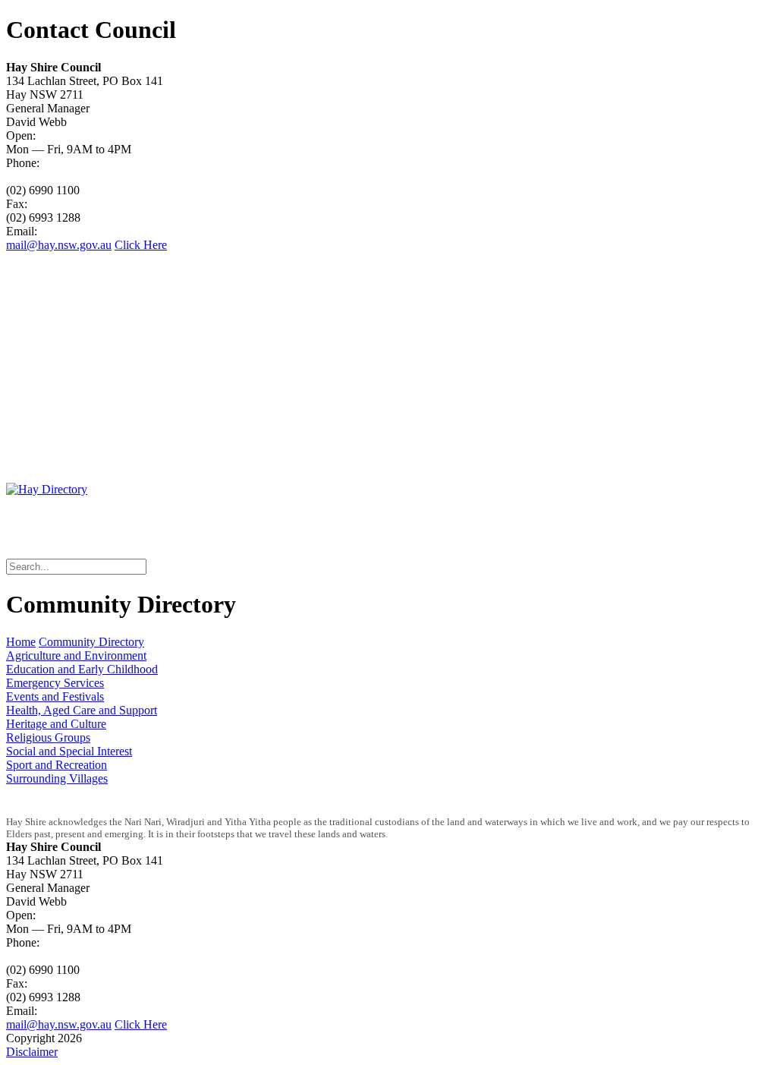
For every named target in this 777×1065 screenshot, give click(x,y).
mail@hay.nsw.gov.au (59, 244)
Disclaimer (32, 1051)
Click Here (141, 244)
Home (21, 641)
